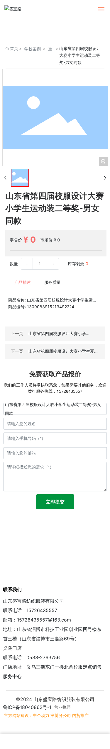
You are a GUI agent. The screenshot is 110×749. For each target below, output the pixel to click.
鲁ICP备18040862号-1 (27, 707)
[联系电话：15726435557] (82, 741)
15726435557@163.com (44, 620)
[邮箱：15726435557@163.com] (27, 741)
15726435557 (69, 391)
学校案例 (32, 48)
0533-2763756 (43, 657)
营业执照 (62, 707)
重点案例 (50, 49)
